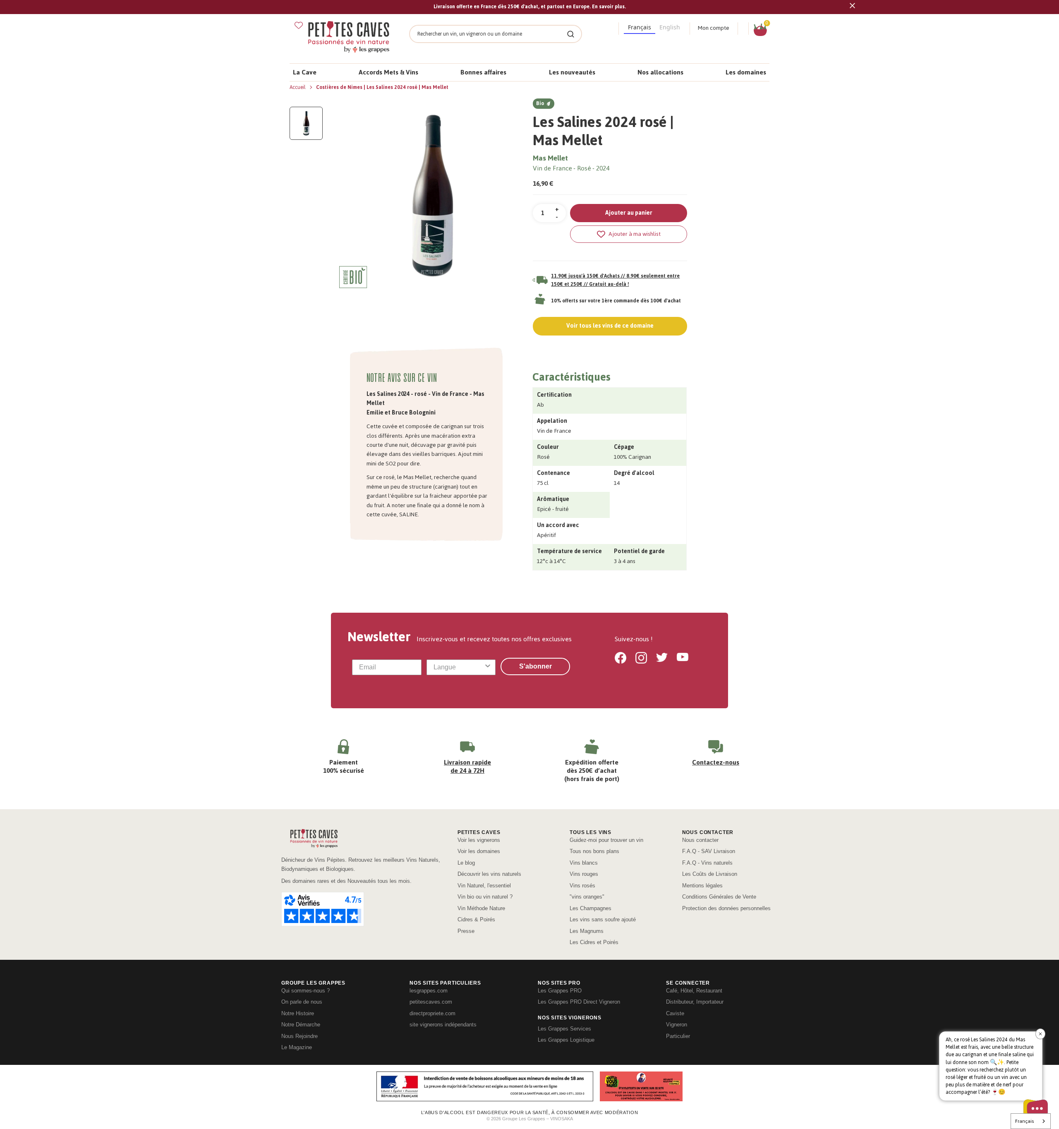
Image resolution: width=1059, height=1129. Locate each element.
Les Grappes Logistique (566, 1040)
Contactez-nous (715, 762)
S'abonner (535, 666)
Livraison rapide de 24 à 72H (467, 766)
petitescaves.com (431, 1002)
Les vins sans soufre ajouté (603, 919)
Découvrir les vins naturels (489, 874)
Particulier (678, 1036)
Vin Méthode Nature (481, 908)
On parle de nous (301, 1002)
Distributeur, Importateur (695, 1002)
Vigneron (676, 1024)
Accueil (298, 87)
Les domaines (746, 72)
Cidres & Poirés (476, 919)
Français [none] (639, 27)
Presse (466, 931)
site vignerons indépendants (443, 1024)
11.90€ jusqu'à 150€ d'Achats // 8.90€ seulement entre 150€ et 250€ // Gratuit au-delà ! (615, 280)
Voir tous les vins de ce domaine (610, 325)
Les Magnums (587, 931)
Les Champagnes (590, 908)
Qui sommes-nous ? (305, 991)
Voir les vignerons (479, 840)
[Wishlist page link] (299, 25)
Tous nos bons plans (594, 851)
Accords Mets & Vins (388, 72)
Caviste (675, 1013)
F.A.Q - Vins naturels (707, 863)
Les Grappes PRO (560, 991)
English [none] (669, 27)
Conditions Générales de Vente (719, 897)
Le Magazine (296, 1047)
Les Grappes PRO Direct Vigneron (579, 1002)
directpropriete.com (432, 1013)
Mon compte (713, 28)
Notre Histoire (297, 1013)
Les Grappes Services (564, 1029)
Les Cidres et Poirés (594, 942)
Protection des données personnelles (726, 908)
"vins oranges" (587, 897)
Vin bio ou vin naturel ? (485, 897)
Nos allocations (660, 72)
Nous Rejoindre (299, 1036)
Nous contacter (700, 840)
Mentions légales (702, 885)
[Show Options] (488, 667)
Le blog (466, 863)
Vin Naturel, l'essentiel (484, 885)
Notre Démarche (300, 1024)
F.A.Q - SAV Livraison (708, 851)
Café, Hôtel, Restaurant (694, 991)
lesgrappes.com (429, 991)
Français (1024, 1121)
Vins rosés (582, 885)
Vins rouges (584, 874)
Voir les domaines (479, 851)
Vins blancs (584, 863)
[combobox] (459, 667)
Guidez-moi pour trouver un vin (606, 840)
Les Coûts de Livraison (709, 874)
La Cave (304, 72)
